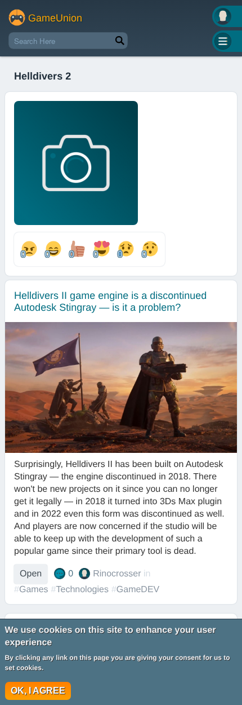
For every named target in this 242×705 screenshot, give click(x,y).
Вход (227, 16)
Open (31, 574)
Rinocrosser (117, 574)
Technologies (82, 589)
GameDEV (137, 589)
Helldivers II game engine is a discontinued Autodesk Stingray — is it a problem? (110, 301)
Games (33, 589)
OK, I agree (38, 690)
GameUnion (55, 18)
